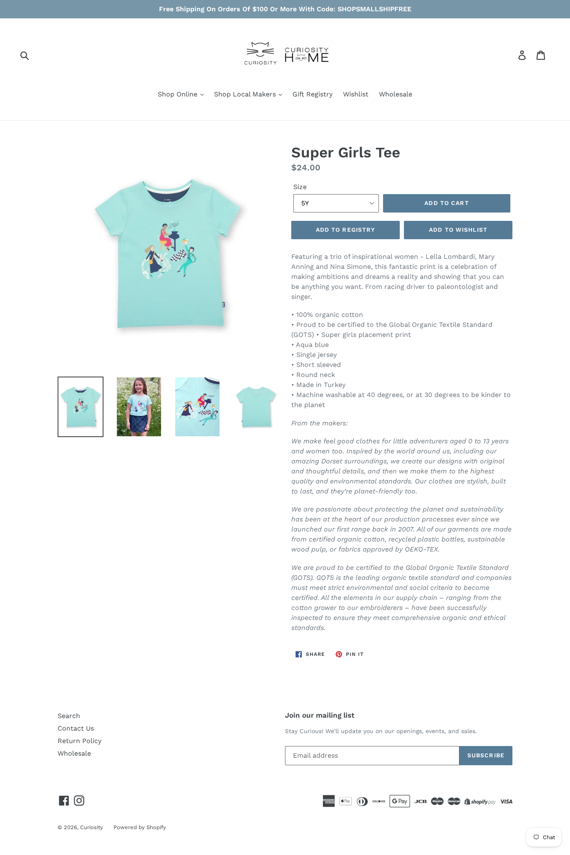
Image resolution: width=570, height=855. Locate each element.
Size (300, 187)
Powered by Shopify (139, 827)
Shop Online (178, 94)
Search (69, 716)
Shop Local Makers (246, 94)
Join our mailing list (319, 715)
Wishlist (355, 94)
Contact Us (76, 728)
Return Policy (79, 741)
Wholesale (395, 94)
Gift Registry (313, 94)
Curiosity (91, 827)
